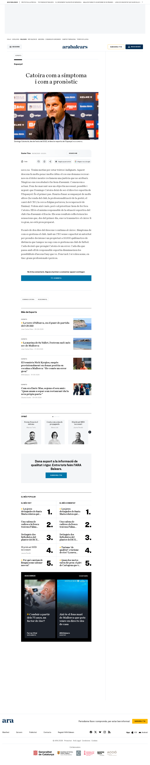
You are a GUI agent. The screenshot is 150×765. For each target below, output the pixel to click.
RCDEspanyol (42, 299)
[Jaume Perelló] (78, 437)
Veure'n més (83, 576)
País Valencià (32, 39)
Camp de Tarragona (69, 39)
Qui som (19, 732)
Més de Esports (29, 312)
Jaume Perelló (78, 427)
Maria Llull (54, 427)
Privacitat (68, 740)
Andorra (41, 39)
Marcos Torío (31, 427)
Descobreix (30, 576)
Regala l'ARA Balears (66, 732)
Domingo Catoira (28, 299)
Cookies (94, 740)
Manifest (5, 732)
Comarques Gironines (53, 39)
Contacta (47, 732)
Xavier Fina (26, 153)
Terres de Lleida (82, 39)
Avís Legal (77, 740)
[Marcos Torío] (31, 437)
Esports (18, 55)
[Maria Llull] (55, 437)
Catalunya (15, 39)
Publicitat (33, 732)
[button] (142, 2)
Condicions (86, 740)
